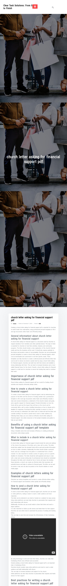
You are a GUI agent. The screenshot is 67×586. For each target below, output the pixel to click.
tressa (14, 323)
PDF (40, 323)
